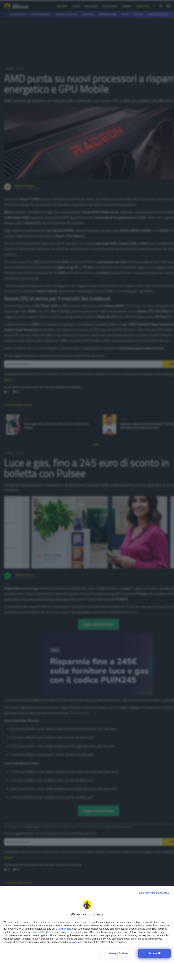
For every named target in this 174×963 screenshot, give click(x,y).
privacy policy (77, 942)
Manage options (118, 953)
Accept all (155, 953)
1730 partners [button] (24, 922)
